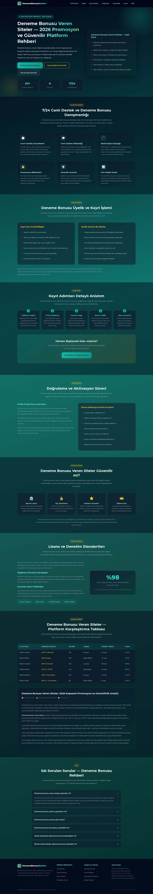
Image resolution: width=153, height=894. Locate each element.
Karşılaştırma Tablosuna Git (76, 355)
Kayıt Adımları (93, 3)
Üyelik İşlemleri (62, 873)
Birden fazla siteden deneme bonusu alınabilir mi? (76, 844)
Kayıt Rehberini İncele (56, 65)
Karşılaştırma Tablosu (91, 876)
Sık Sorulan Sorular (28, 73)
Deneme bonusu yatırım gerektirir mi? (76, 811)
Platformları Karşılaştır (30, 65)
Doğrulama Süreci (62, 880)
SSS (132, 3)
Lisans (126, 3)
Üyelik (84, 3)
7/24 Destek (74, 3)
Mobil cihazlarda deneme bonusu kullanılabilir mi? (76, 836)
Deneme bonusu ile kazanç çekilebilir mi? (76, 828)
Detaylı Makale (89, 880)
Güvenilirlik (116, 3)
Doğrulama (105, 3)
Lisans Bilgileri (89, 873)
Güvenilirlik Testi (89, 869)
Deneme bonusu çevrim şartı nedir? (76, 819)
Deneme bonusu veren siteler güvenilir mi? (76, 793)
